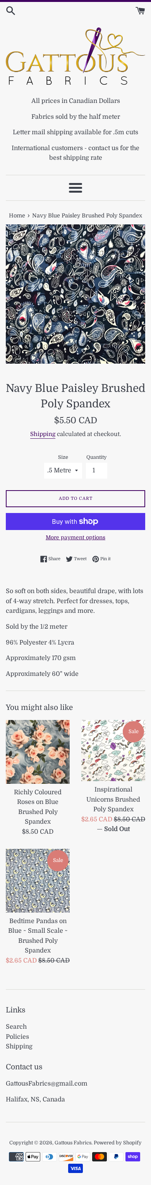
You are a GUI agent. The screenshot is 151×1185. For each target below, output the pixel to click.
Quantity (96, 457)
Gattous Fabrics (73, 1143)
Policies (17, 1036)
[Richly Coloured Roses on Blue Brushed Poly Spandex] (38, 752)
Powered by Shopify (118, 1143)
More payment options (75, 537)
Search (16, 1026)
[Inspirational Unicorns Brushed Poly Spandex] (113, 750)
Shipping (42, 434)
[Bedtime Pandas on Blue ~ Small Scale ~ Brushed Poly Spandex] (38, 881)
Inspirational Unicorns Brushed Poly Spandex (113, 799)
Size (63, 457)
